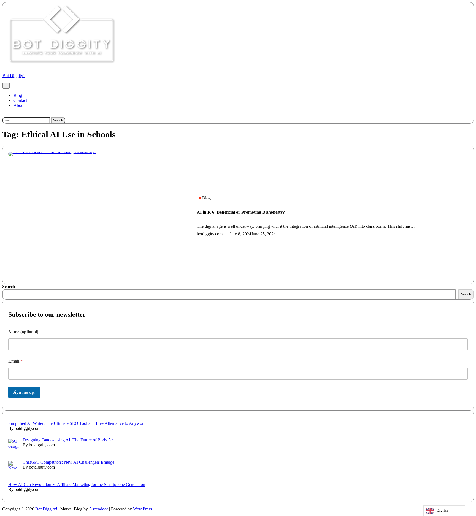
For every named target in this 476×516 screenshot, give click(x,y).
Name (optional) (23, 331)
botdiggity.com (210, 234)
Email (15, 361)
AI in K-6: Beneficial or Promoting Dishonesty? (241, 212)
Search (8, 286)
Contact (20, 100)
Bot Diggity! (13, 75)
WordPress (142, 509)
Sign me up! (24, 392)
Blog (17, 95)
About (19, 105)
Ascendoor (98, 509)
